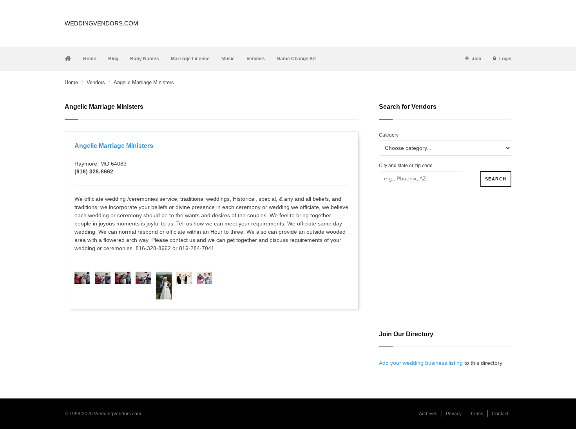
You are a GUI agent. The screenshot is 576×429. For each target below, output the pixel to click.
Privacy (454, 413)
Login (505, 58)
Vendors (255, 58)
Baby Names (144, 58)
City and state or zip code (406, 165)
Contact (500, 413)
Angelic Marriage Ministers (113, 145)
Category (388, 135)
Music (228, 58)
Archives (428, 413)
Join (476, 58)
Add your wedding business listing (421, 363)
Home (89, 58)
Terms (476, 413)
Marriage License (190, 58)
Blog (113, 58)
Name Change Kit (296, 58)
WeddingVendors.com (101, 23)
